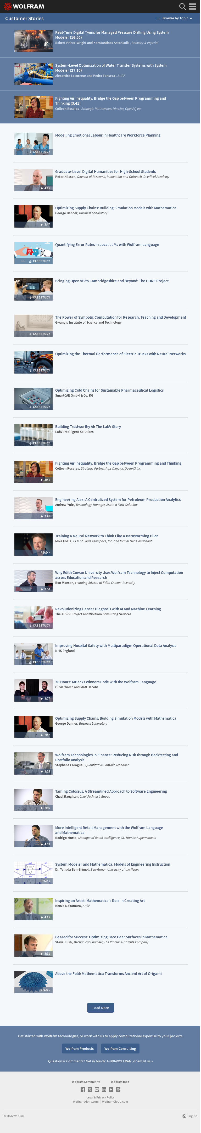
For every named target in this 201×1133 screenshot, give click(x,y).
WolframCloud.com (115, 1101)
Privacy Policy (105, 1097)
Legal (89, 1097)
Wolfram (19, 1116)
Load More (100, 1007)
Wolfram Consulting (120, 1048)
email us (143, 1061)
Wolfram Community (86, 1082)
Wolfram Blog (120, 1082)
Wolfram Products (79, 1048)
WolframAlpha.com (86, 1101)
